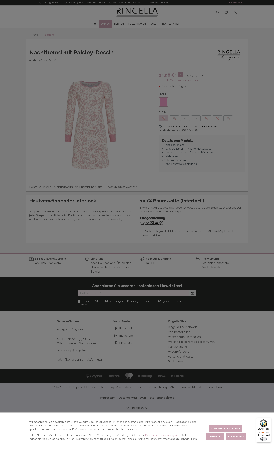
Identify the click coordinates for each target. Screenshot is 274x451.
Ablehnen (215, 436)
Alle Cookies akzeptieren (225, 428)
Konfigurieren (236, 436)
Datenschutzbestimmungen (161, 435)
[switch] (263, 439)
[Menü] (269, 419)
